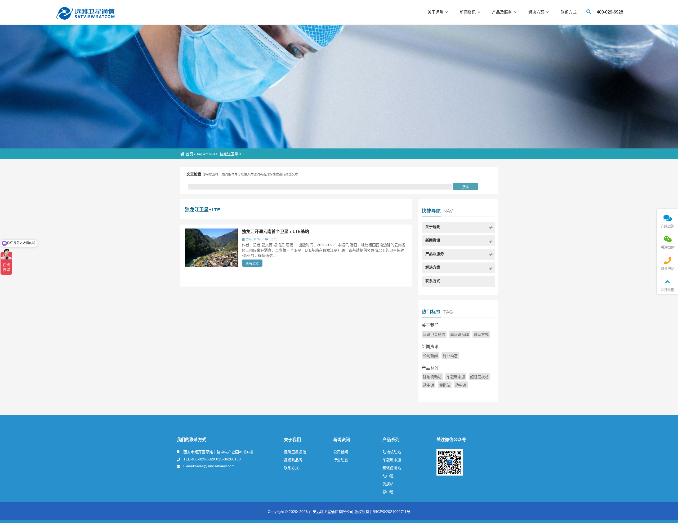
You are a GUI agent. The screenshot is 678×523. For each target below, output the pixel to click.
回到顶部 (667, 290)
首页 (189, 154)
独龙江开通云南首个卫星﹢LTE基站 (275, 231)
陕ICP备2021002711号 (390, 511)
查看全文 (252, 263)
